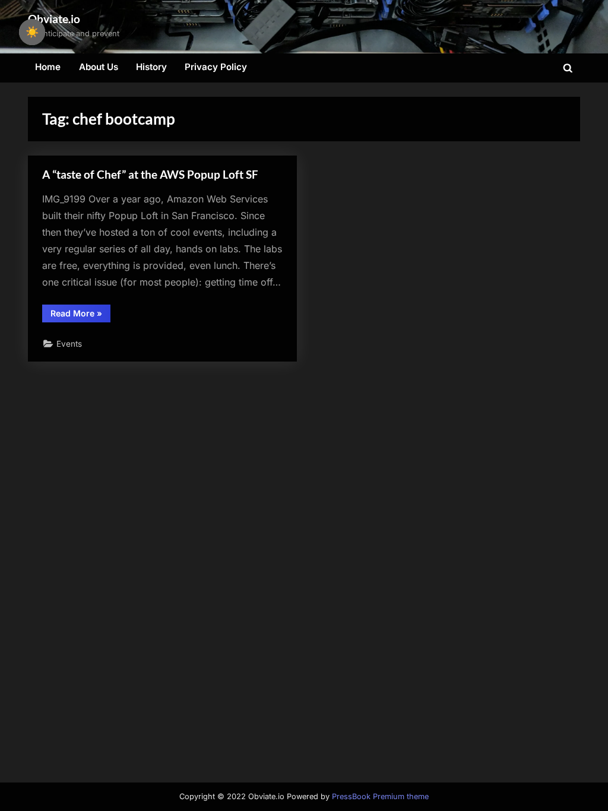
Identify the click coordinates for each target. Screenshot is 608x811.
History (151, 66)
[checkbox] (32, 32)
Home (48, 66)
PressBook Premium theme (380, 796)
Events (69, 344)
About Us (98, 66)
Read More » (80, 315)
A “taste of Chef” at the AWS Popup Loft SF (150, 174)
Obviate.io (54, 19)
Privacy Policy (216, 66)
